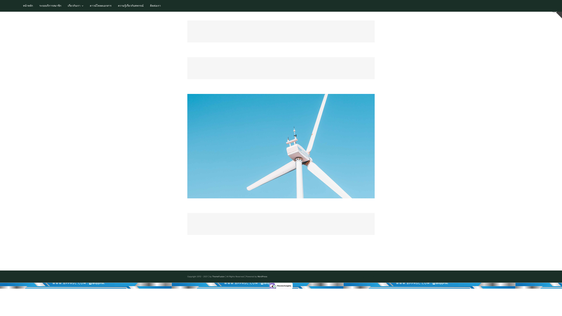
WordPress (262, 276)
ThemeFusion (218, 276)
